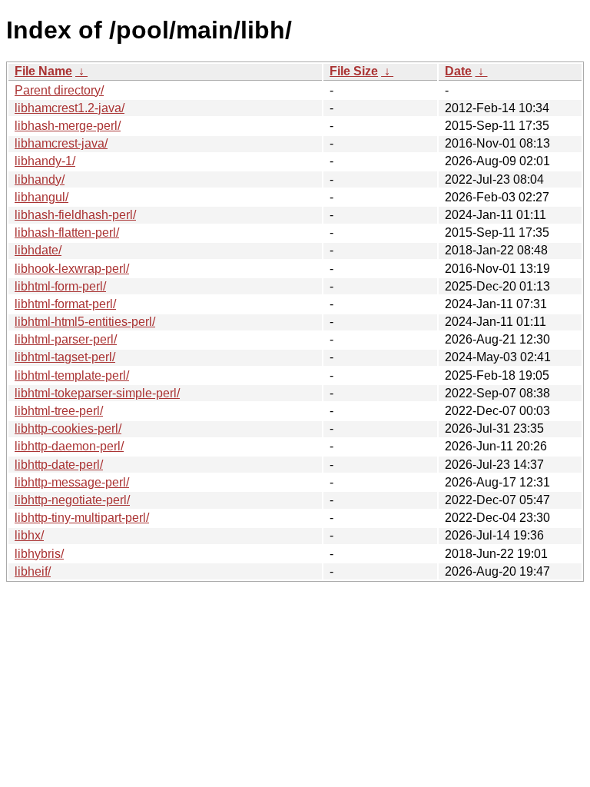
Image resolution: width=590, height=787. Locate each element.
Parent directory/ (59, 90)
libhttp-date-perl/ (59, 464)
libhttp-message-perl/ (72, 482)
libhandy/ (40, 179)
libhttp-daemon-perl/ (69, 446)
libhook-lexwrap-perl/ (72, 268)
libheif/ (33, 571)
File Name (43, 71)
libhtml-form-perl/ (60, 286)
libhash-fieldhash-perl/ (75, 214)
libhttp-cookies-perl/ (68, 428)
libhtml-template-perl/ (72, 375)
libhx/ (29, 535)
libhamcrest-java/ (61, 143)
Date (458, 71)
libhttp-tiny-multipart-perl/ (82, 517)
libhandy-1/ (45, 161)
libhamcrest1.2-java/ (69, 108)
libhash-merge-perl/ (68, 125)
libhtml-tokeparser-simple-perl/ (97, 393)
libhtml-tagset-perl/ (65, 357)
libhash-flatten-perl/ (67, 232)
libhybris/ (39, 553)
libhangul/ (41, 197)
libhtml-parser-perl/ (66, 339)
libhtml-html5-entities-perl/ (85, 321)
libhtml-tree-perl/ (59, 410)
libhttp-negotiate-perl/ (72, 499)
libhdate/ (38, 250)
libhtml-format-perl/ (65, 303)
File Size (354, 71)
